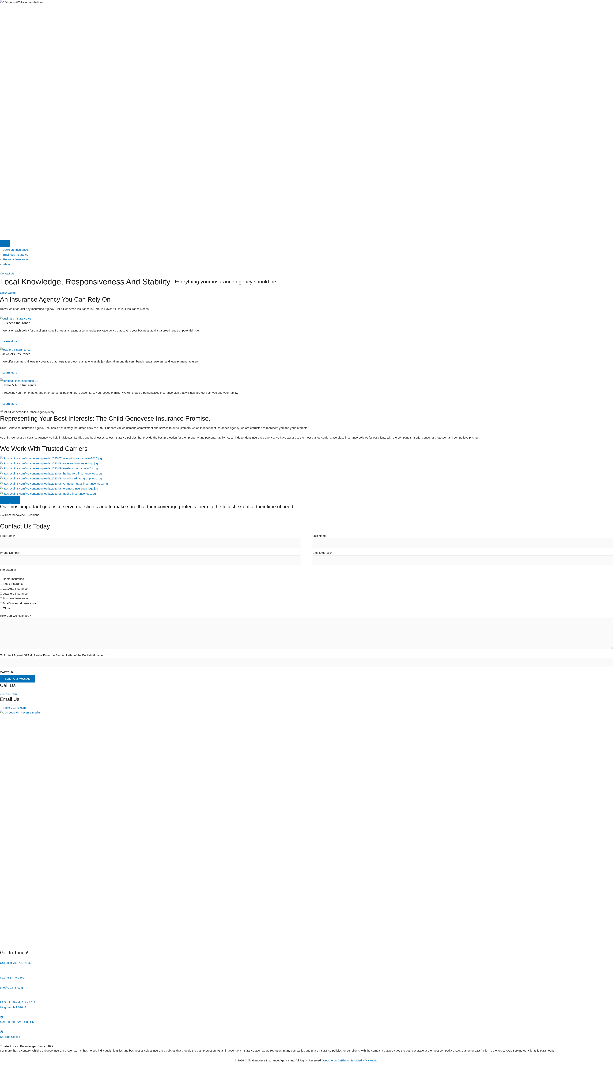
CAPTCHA (7, 672)
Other (6, 608)
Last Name (320, 535)
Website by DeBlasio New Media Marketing (350, 1060)
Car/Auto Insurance (15, 588)
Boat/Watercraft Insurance (19, 603)
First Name (7, 535)
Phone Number (10, 552)
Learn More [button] (9, 341)
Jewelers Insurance (15, 249)
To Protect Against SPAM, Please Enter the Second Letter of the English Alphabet (52, 655)
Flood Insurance (13, 583)
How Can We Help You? (15, 615)
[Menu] (5, 243)
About (7, 264)
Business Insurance (15, 254)
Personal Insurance (15, 259)
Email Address (322, 552)
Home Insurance (13, 579)
